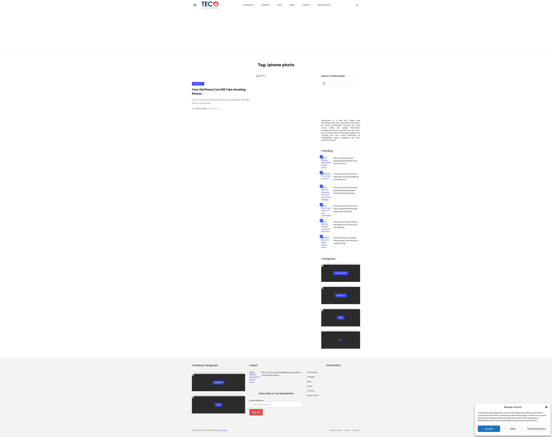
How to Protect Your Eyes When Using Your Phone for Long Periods (346, 241)
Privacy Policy (324, 5)
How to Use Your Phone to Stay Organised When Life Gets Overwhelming (345, 209)
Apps (279, 5)
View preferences (536, 429)
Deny (512, 429)
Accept (489, 429)
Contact (306, 5)
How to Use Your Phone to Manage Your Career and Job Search (345, 225)
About (292, 5)
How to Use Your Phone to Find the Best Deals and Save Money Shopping (345, 190)
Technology (248, 5)
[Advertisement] (276, 31)
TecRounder (200, 108)
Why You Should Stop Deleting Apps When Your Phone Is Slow (345, 161)
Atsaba (224, 430)
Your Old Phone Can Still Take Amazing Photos (219, 92)
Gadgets (266, 5)
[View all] (340, 273)
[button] (546, 407)
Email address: (256, 400)
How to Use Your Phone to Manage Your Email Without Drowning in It (346, 177)
